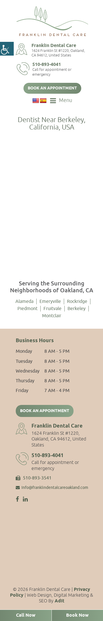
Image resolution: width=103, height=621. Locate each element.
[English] (35, 101)
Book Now (77, 615)
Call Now (25, 615)
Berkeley (77, 309)
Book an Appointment (52, 88)
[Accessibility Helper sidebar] (7, 49)
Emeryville (50, 301)
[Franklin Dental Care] (52, 21)
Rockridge (77, 301)
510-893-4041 (46, 65)
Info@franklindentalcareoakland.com (54, 487)
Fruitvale (52, 309)
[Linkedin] (25, 499)
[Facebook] (17, 499)
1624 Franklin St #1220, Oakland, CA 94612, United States (58, 53)
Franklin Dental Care (53, 46)
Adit (59, 601)
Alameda (24, 301)
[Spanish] (43, 101)
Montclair (51, 316)
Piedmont (27, 309)
